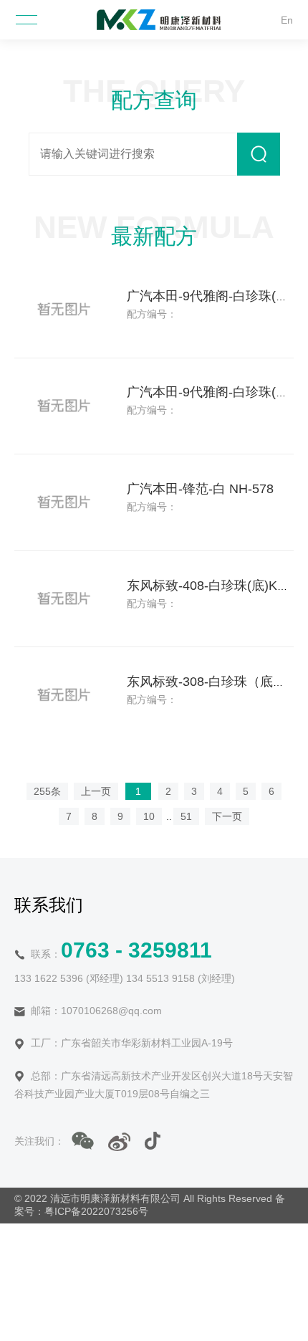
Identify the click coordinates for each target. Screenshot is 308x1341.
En (287, 20)
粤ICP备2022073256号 (96, 1211)
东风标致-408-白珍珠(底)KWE (212, 585)
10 (149, 816)
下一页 (227, 816)
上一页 (96, 791)
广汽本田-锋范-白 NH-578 (200, 489)
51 (186, 816)
